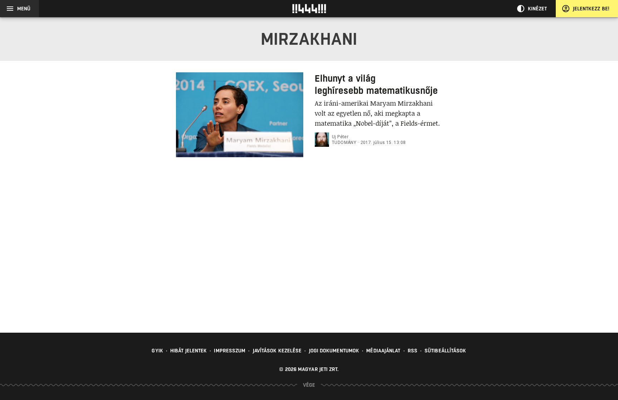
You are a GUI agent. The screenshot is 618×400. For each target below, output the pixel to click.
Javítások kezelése (277, 350)
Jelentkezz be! (591, 8)
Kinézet (537, 8)
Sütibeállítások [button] (445, 350)
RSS (412, 350)
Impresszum (229, 350)
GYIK (157, 350)
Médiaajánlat (383, 350)
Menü (23, 8)
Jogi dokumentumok (334, 350)
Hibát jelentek (188, 350)
